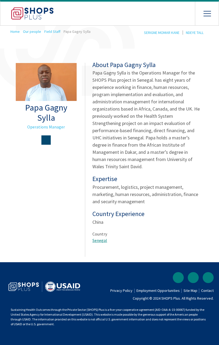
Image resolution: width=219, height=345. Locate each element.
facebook (178, 277)
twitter (193, 277)
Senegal (99, 240)
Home (15, 31)
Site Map (190, 290)
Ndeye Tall (195, 32)
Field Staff (52, 31)
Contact (207, 290)
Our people (32, 31)
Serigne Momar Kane (161, 32)
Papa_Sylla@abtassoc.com (46, 140)
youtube (208, 277)
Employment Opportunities (158, 290)
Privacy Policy (121, 290)
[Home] (27, 11)
